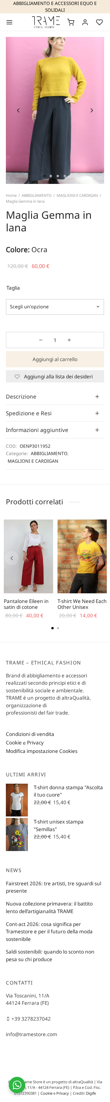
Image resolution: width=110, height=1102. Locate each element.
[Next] (98, 558)
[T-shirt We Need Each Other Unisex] (82, 556)
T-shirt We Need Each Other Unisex (82, 604)
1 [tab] (52, 628)
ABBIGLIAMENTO (37, 195)
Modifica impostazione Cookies (41, 751)
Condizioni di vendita (30, 734)
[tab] (55, 396)
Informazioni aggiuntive (37, 429)
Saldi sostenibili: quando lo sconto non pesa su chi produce (50, 955)
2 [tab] (58, 628)
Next (92, 110)
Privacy (35, 742)
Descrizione (21, 396)
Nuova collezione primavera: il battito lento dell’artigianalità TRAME (49, 907)
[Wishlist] (100, 22)
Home (11, 195)
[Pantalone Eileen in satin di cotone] (28, 556)
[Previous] (12, 558)
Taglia (13, 287)
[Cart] (70, 22)
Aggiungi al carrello (55, 359)
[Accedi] (85, 22)
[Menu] (9, 22)
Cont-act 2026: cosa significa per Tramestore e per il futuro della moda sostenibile (49, 931)
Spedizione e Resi (29, 413)
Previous (18, 110)
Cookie (14, 742)
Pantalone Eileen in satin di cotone (26, 604)
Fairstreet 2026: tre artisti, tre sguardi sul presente (53, 887)
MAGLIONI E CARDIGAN (77, 195)
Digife (91, 1093)
